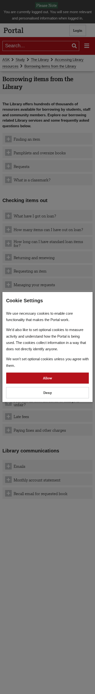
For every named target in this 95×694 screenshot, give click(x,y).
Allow (47, 378)
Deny (47, 393)
